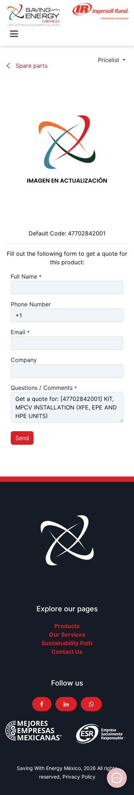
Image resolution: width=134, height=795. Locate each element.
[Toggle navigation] (14, 33)
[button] (112, 60)
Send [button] (22, 438)
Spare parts (31, 65)
